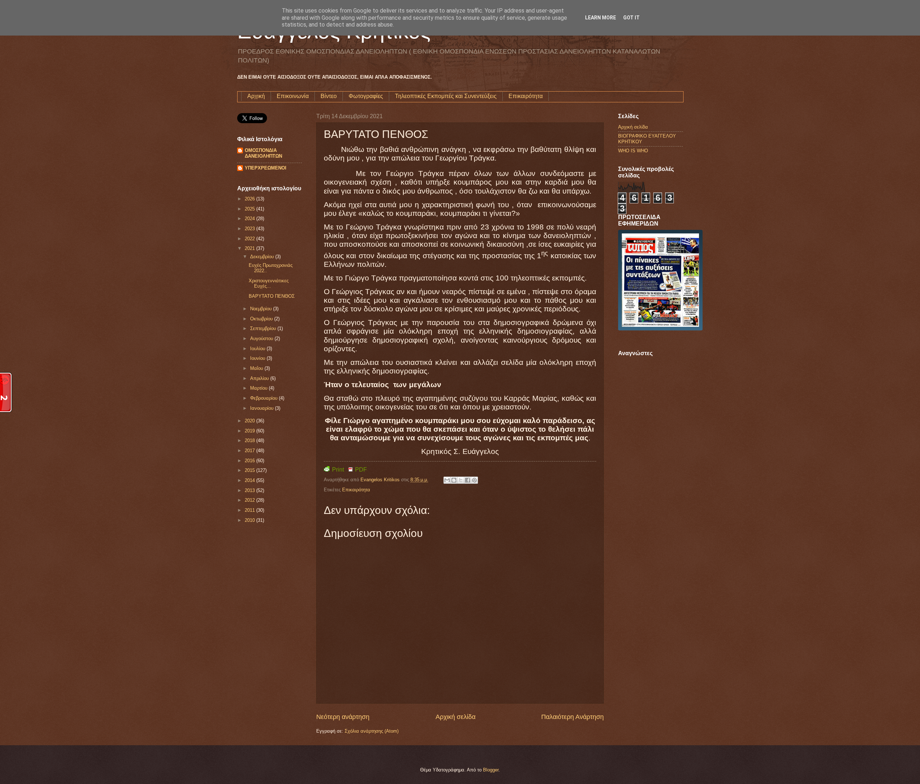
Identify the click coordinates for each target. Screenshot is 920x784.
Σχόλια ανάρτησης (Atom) (372, 731)
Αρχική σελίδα (455, 716)
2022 (250, 238)
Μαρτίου (259, 388)
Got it (631, 17)
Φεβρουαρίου (264, 398)
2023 (250, 228)
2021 (250, 248)
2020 (250, 420)
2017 (250, 450)
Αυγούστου (262, 338)
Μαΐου (257, 368)
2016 (250, 460)
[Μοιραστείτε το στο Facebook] (467, 480)
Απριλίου (260, 378)
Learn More (600, 17)
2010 (250, 520)
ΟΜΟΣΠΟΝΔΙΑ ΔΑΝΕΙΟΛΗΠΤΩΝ (263, 153)
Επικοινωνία (293, 96)
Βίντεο (329, 96)
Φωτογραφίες (366, 96)
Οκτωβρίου (262, 318)
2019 (250, 430)
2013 (250, 490)
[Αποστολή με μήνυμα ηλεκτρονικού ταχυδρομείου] (447, 480)
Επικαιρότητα (526, 96)
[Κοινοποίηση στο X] (460, 480)
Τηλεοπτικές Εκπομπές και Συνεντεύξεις (446, 96)
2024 (250, 218)
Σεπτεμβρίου (263, 328)
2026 (250, 198)
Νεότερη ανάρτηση (342, 716)
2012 (250, 500)
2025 (250, 209)
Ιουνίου (258, 358)
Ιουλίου (258, 348)
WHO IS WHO (633, 150)
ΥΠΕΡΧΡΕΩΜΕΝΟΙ (265, 168)
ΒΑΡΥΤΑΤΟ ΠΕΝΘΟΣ (272, 296)
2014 (250, 480)
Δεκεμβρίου (262, 256)
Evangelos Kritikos (380, 479)
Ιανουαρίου (262, 408)
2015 (250, 470)
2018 (250, 440)
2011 (250, 510)
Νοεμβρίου (261, 308)
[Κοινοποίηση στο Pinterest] (474, 480)
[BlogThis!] (453, 480)
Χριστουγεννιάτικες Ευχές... (269, 283)
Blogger (490, 770)
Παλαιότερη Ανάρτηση (572, 716)
